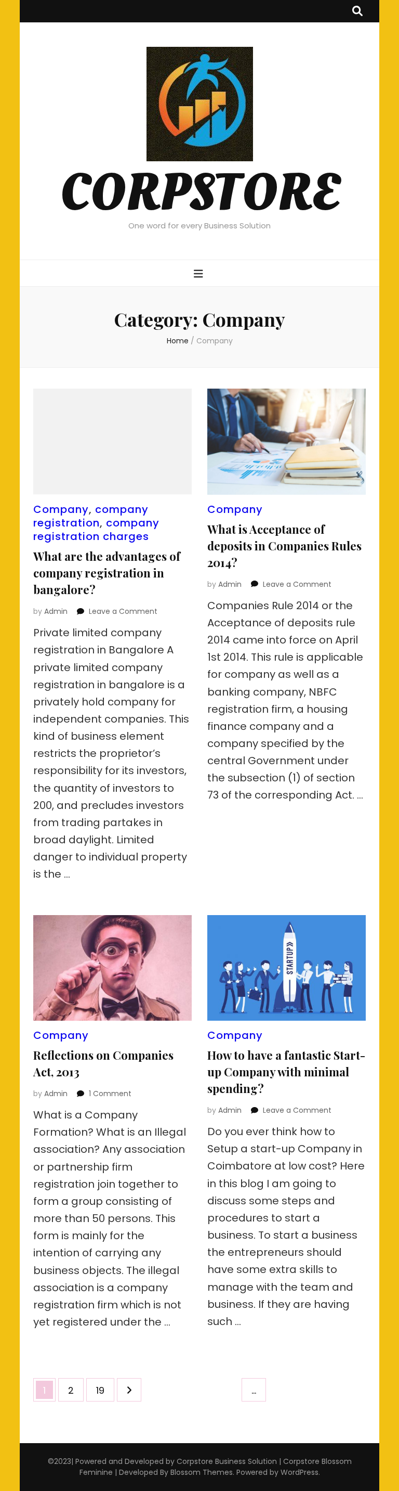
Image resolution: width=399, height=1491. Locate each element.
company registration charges (96, 530)
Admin (56, 611)
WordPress (299, 1472)
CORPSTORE (200, 193)
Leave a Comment (123, 611)
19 (105, 1390)
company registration (91, 516)
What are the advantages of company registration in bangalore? (106, 572)
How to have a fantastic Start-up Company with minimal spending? (286, 1071)
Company (61, 509)
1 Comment (110, 1093)
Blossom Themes (201, 1472)
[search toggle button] (357, 11)
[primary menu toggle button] (200, 273)
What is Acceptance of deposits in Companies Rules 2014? (284, 545)
